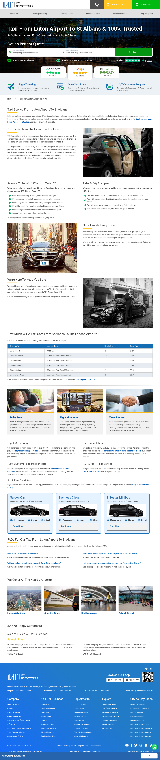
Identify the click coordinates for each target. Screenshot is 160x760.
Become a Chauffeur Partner (18, 720)
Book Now (18, 526)
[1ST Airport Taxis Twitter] (136, 745)
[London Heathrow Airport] (98, 598)
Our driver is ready (91, 471)
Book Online (117, 4)
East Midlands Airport (83, 732)
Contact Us (13, 14)
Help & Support (146, 14)
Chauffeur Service (109, 708)
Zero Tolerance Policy (16, 732)
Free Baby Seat (47, 724)
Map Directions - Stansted (141, 736)
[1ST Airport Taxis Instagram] (141, 745)
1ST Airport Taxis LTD (85, 380)
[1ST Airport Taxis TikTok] (151, 745)
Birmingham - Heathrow (139, 708)
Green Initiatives (14, 716)
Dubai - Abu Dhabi (137, 704)
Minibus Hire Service (110, 716)
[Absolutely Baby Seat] (30, 400)
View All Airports (81, 736)
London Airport (80, 704)
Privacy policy (70, 746)
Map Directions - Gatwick (140, 732)
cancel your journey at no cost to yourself (122, 451)
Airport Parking (108, 724)
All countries (107, 728)
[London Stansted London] (61, 598)
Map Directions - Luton (139, 724)
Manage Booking (40, 14)
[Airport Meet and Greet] (129, 400)
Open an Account (48, 708)
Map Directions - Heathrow (141, 728)
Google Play (116, 680)
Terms (59, 746)
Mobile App (146, 4)
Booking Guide (67, 14)
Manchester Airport (82, 724)
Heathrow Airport (89, 613)
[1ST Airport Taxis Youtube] (127, 745)
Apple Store (134, 680)
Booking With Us (48, 736)
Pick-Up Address (18, 50)
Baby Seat (16, 417)
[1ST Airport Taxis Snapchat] (146, 745)
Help (150, 669)
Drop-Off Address (72, 50)
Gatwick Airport (126, 613)
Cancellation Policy (15, 736)
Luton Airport (79, 708)
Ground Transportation (111, 720)
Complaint (45, 712)
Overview (45, 704)
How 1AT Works (13, 704)
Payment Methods (120, 14)
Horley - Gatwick (137, 720)
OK (149, 756)
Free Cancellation (93, 14)
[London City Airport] (24, 598)
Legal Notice (83, 746)
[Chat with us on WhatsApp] (154, 747)
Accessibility (96, 746)
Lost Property (46, 716)
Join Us (44, 720)
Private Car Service (110, 712)
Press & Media (13, 712)
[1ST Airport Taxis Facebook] (132, 745)
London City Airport (16, 613)
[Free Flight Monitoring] (80, 400)
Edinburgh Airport (81, 728)
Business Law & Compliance (19, 728)
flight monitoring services (26, 451)
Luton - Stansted (137, 712)
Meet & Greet (117, 417)
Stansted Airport (52, 613)
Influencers (12, 724)
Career (10, 708)
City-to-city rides (109, 704)
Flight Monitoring (69, 417)
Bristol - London (136, 716)
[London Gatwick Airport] (136, 598)
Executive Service (48, 728)
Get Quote (133, 52)
